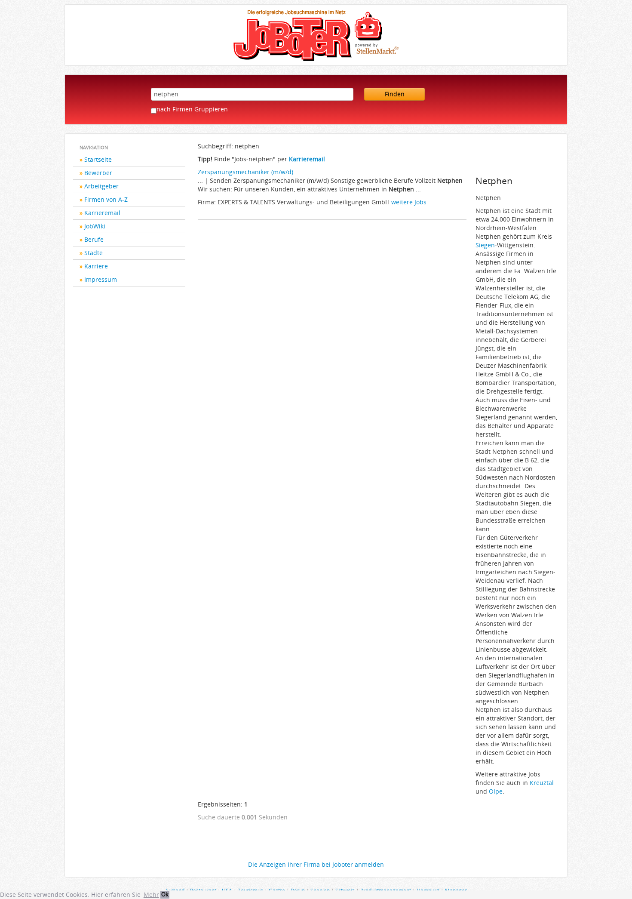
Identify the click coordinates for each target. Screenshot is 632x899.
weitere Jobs (408, 202)
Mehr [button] (151, 894)
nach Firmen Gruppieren (192, 109)
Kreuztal (542, 783)
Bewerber (98, 173)
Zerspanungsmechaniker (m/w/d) (245, 172)
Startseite (98, 159)
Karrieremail (102, 213)
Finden (395, 94)
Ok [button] (165, 894)
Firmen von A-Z (106, 199)
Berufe (94, 239)
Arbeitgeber (101, 186)
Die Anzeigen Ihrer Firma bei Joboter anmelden (316, 864)
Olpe (496, 791)
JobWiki (94, 226)
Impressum (100, 279)
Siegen (485, 245)
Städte (93, 253)
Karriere (96, 266)
